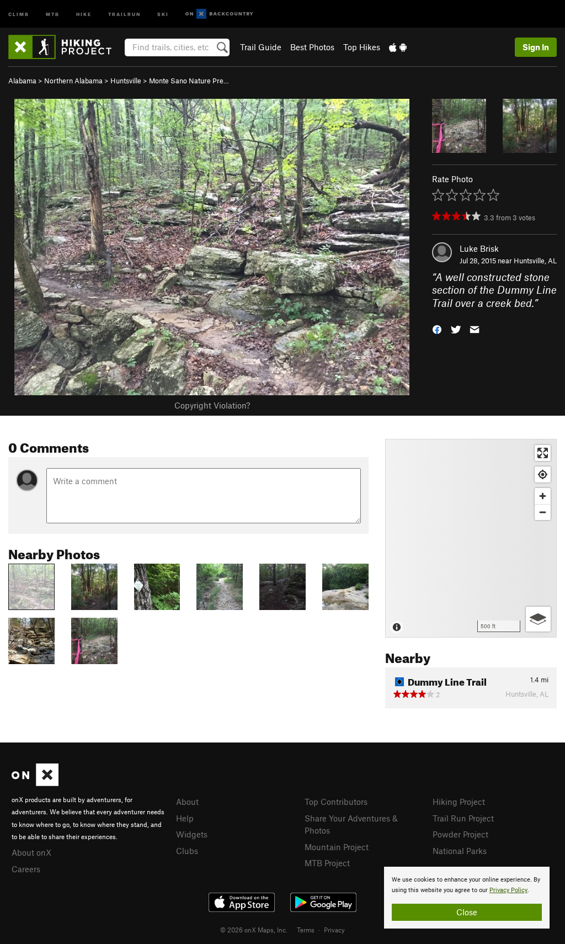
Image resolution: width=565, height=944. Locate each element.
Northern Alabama (73, 80)
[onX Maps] (35, 783)
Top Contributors (336, 802)
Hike (84, 13)
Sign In (536, 47)
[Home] (65, 47)
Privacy (334, 930)
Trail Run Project (463, 818)
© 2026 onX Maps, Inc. (253, 930)
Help (185, 818)
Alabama (22, 80)
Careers (26, 869)
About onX (31, 852)
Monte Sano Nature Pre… (189, 80)
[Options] (538, 619)
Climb (18, 13)
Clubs (187, 851)
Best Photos (312, 47)
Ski (163, 13)
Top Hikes (361, 47)
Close (466, 912)
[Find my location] (543, 474)
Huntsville (125, 80)
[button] (437, 328)
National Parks (460, 851)
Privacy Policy (508, 890)
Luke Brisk (479, 248)
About (187, 802)
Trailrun (124, 13)
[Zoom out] (543, 512)
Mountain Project (337, 847)
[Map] (471, 538)
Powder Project (460, 834)
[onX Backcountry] (219, 14)
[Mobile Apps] (398, 47)
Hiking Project (459, 802)
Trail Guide (260, 47)
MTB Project (327, 863)
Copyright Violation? (212, 405)
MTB (53, 13)
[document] (467, 897)
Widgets (191, 834)
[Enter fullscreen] (543, 453)
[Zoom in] (543, 496)
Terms (306, 930)
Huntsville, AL (535, 260)
